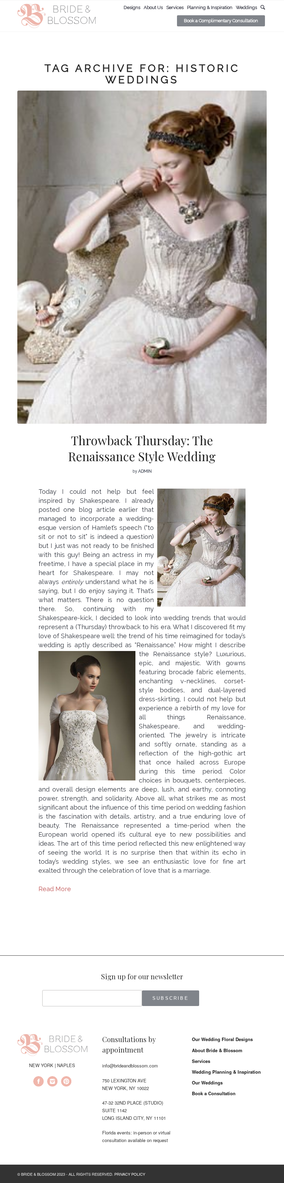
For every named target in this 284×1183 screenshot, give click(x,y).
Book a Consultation (214, 1093)
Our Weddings (207, 1082)
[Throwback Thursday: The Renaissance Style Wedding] (142, 257)
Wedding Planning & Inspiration (226, 1071)
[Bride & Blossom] (52, 1046)
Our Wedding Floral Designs (222, 1039)
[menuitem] (132, 7)
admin (145, 471)
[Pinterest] (66, 1082)
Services (201, 1061)
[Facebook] (38, 1082)
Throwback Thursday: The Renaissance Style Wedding (142, 448)
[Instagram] (52, 1082)
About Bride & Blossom (217, 1050)
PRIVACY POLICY (129, 1174)
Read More (54, 889)
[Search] (263, 7)
